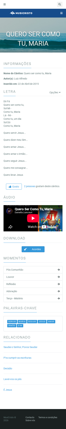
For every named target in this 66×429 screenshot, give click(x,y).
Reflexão (11, 284)
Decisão (8, 368)
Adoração (11, 291)
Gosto (15, 186)
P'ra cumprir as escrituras (17, 357)
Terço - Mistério (14, 298)
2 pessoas (29, 186)
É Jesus (8, 389)
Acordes (36, 249)
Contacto (30, 417)
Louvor (10, 276)
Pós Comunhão (14, 269)
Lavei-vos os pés (12, 379)
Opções (54, 92)
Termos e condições (47, 417)
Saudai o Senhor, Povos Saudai (20, 347)
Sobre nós (30, 420)
